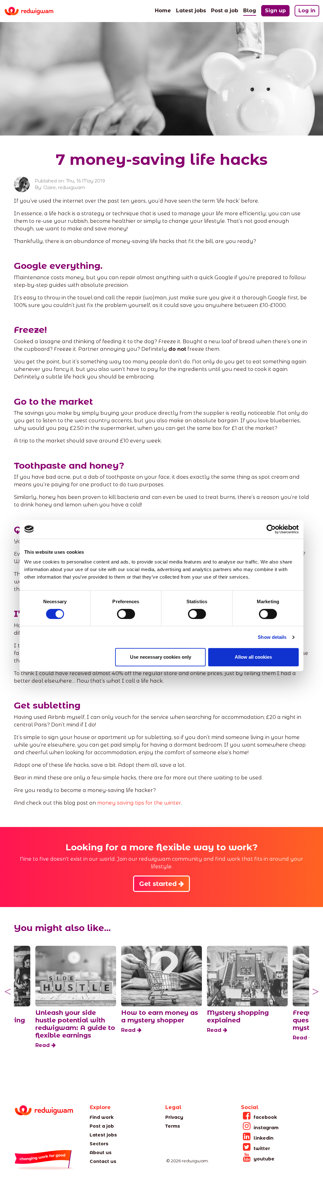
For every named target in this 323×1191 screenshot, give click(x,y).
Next (315, 992)
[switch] (126, 614)
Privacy (174, 1117)
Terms (172, 1126)
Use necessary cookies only (160, 657)
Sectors (99, 1144)
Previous (7, 992)
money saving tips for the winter (139, 803)
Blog (249, 10)
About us (101, 1152)
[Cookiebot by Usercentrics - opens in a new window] (271, 529)
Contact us (103, 1161)
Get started (159, 883)
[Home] (34, 11)
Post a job (224, 11)
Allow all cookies (253, 657)
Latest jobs (191, 11)
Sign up (275, 11)
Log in (306, 11)
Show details (272, 637)
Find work (102, 1117)
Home (163, 11)
